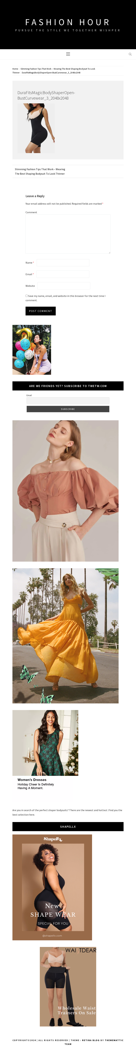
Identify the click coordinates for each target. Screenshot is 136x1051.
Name (30, 262)
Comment (31, 212)
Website (30, 285)
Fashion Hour (68, 22)
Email (30, 274)
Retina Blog (91, 1040)
